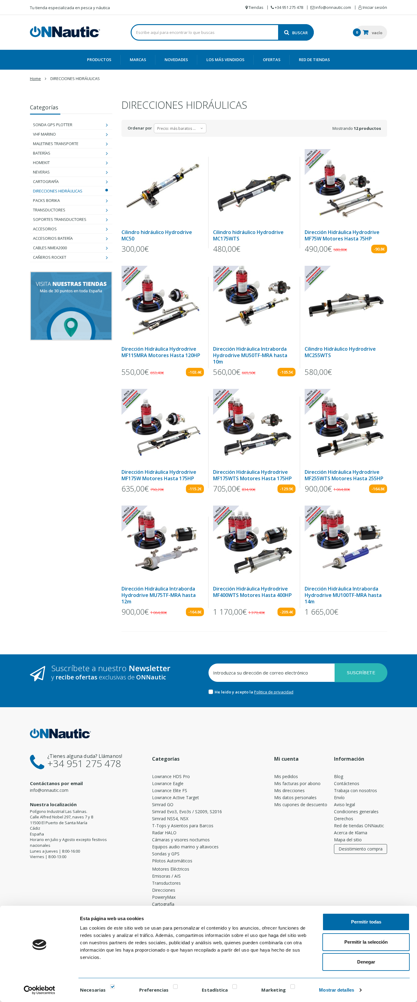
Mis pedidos (286, 776)
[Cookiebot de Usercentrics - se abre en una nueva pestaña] (39, 990)
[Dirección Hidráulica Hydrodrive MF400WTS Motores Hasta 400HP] (254, 544)
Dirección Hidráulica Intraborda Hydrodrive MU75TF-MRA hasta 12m (158, 595)
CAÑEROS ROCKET (49, 257)
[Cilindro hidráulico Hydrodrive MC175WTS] (254, 187)
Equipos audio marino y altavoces (185, 847)
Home (35, 78)
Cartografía (163, 904)
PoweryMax (164, 897)
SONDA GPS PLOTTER (52, 124)
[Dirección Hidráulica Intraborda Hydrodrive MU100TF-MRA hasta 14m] (346, 544)
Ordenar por (140, 128)
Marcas (138, 59)
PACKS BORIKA (46, 200)
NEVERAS (41, 172)
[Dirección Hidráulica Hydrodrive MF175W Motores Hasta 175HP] (162, 427)
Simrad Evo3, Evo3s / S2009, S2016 (187, 811)
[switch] (175, 988)
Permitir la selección (366, 942)
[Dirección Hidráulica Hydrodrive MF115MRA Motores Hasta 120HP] (162, 304)
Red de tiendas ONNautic (359, 825)
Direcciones (163, 890)
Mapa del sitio (348, 840)
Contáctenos (346, 783)
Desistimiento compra (361, 849)
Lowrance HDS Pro (171, 776)
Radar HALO (164, 833)
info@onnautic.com (49, 790)
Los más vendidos (225, 59)
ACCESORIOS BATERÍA (53, 238)
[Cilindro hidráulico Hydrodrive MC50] (162, 187)
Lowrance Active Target (175, 797)
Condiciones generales (356, 811)
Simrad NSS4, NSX (170, 818)
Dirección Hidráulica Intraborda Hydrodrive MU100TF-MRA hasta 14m (343, 595)
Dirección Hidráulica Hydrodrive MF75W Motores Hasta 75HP (342, 235)
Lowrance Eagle (167, 783)
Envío (339, 797)
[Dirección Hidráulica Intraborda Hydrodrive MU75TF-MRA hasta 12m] (162, 544)
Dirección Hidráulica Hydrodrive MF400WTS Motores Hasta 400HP (252, 592)
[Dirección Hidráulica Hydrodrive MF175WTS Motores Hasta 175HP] (254, 427)
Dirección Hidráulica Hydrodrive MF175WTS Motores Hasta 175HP (252, 475)
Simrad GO (162, 804)
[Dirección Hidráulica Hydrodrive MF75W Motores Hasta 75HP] (346, 187)
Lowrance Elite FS (169, 790)
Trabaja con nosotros (355, 790)
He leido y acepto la (234, 692)
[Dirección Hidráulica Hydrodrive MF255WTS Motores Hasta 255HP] (346, 427)
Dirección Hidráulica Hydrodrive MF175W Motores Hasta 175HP (158, 475)
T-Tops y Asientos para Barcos (182, 825)
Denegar (366, 961)
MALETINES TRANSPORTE (55, 143)
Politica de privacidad (273, 692)
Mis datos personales (295, 797)
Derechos (343, 818)
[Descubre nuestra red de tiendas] (71, 306)
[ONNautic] (65, 31)
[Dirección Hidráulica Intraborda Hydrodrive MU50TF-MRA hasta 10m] (254, 304)
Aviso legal (344, 804)
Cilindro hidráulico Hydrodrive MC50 (156, 235)
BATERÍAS (41, 153)
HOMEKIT (41, 162)
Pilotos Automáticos (172, 861)
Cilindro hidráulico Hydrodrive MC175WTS (248, 235)
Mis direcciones (289, 790)
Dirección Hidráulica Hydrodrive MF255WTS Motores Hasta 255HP (344, 475)
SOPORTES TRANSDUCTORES (59, 219)
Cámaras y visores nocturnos (181, 840)
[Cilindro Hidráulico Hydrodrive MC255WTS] (346, 304)
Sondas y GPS (165, 854)
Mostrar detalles (336, 990)
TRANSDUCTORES (49, 210)
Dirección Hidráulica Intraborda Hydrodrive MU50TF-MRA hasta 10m (250, 355)
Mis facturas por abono (297, 783)
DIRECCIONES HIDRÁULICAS (57, 191)
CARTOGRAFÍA (46, 181)
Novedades (176, 59)
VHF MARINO (44, 134)
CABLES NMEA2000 (50, 247)
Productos (99, 59)
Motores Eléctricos (170, 869)
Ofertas (272, 59)
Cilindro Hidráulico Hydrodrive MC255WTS (340, 352)
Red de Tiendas (314, 59)
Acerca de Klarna (350, 833)
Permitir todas (366, 921)
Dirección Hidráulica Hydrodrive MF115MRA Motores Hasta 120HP (160, 352)
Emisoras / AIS (166, 876)
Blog (338, 776)
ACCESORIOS (45, 229)
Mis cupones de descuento (300, 804)
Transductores (166, 883)
